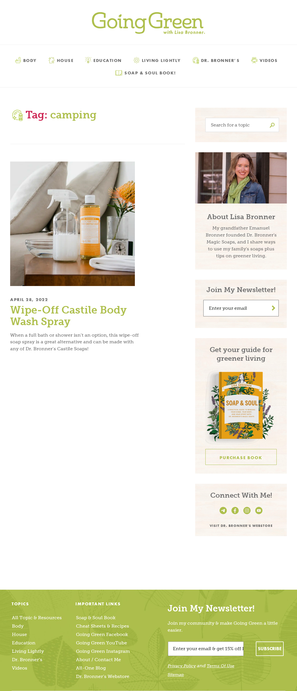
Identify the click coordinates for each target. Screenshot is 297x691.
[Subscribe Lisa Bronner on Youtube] (259, 514)
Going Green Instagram (103, 651)
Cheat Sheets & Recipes (102, 626)
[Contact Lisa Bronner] (224, 514)
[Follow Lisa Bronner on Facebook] (236, 514)
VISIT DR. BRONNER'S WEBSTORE (241, 525)
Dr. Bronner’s (220, 60)
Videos (269, 60)
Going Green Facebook (102, 634)
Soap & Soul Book (95, 617)
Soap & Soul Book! (150, 72)
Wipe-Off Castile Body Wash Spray (68, 315)
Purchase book (241, 457)
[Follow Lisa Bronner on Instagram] (248, 514)
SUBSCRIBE (270, 648)
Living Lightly (161, 60)
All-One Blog (91, 668)
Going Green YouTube (101, 642)
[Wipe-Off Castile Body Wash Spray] (75, 224)
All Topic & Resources (37, 617)
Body (30, 60)
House (65, 60)
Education (107, 60)
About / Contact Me (98, 659)
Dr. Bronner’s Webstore (102, 676)
